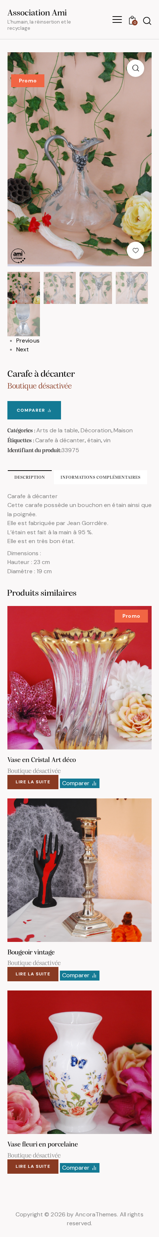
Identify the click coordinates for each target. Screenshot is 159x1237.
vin (107, 440)
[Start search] (147, 20)
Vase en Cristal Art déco (41, 760)
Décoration (96, 430)
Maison (123, 430)
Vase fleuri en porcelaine (42, 1144)
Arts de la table (57, 430)
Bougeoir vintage (31, 952)
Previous (28, 340)
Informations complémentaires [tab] (101, 477)
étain (94, 440)
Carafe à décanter (60, 440)
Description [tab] (29, 477)
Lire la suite (33, 782)
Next (22, 349)
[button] (135, 68)
